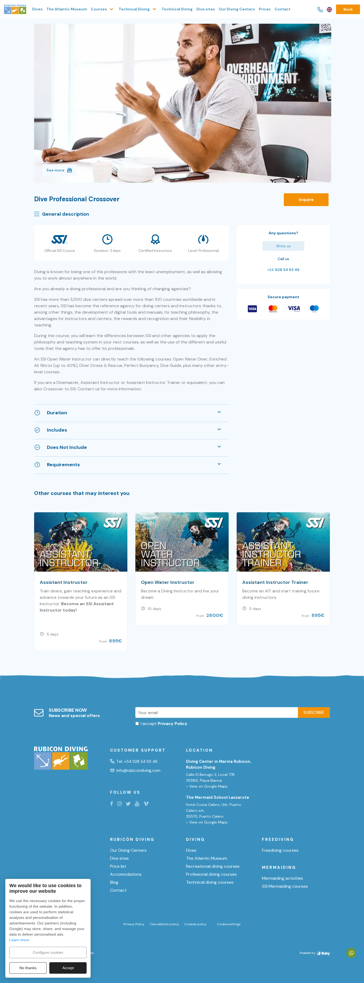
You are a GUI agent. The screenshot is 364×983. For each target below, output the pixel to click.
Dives (37, 9)
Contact (282, 9)
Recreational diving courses (213, 866)
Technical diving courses (209, 882)
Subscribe (314, 712)
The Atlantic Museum (66, 9)
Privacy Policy (133, 924)
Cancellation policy (164, 924)
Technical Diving (177, 9)
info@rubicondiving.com (138, 770)
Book (348, 9)
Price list (118, 866)
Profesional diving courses (211, 874)
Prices (265, 9)
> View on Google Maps (207, 786)
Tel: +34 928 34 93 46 (136, 761)
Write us (283, 246)
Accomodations (125, 874)
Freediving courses (280, 850)
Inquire (306, 199)
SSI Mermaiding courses (285, 886)
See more (55, 170)
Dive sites (205, 9)
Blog (114, 882)
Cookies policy (195, 924)
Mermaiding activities (282, 878)
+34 (283, 269)
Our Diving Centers (237, 9)
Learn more (19, 940)
